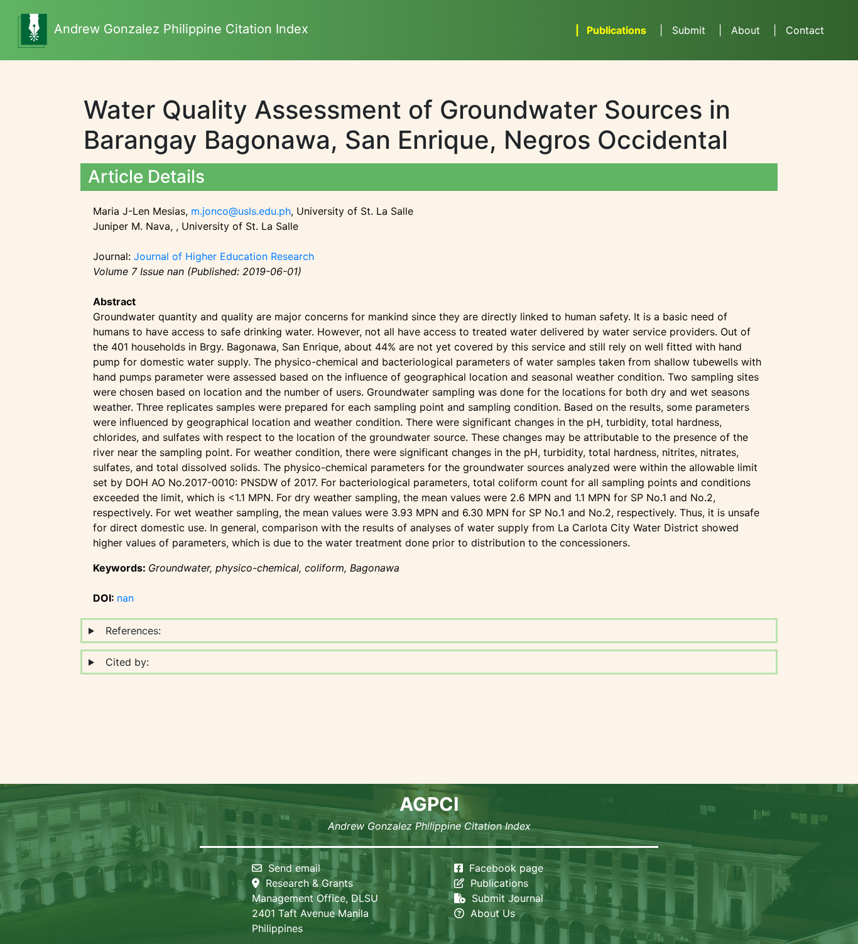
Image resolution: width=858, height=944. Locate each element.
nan (125, 598)
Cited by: (124, 662)
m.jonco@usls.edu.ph (241, 211)
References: (130, 630)
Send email (291, 868)
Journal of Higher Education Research (224, 256)
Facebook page (506, 868)
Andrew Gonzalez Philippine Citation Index (181, 28)
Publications (609, 30)
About (737, 30)
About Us (489, 913)
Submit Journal (504, 898)
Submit (680, 30)
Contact (797, 30)
